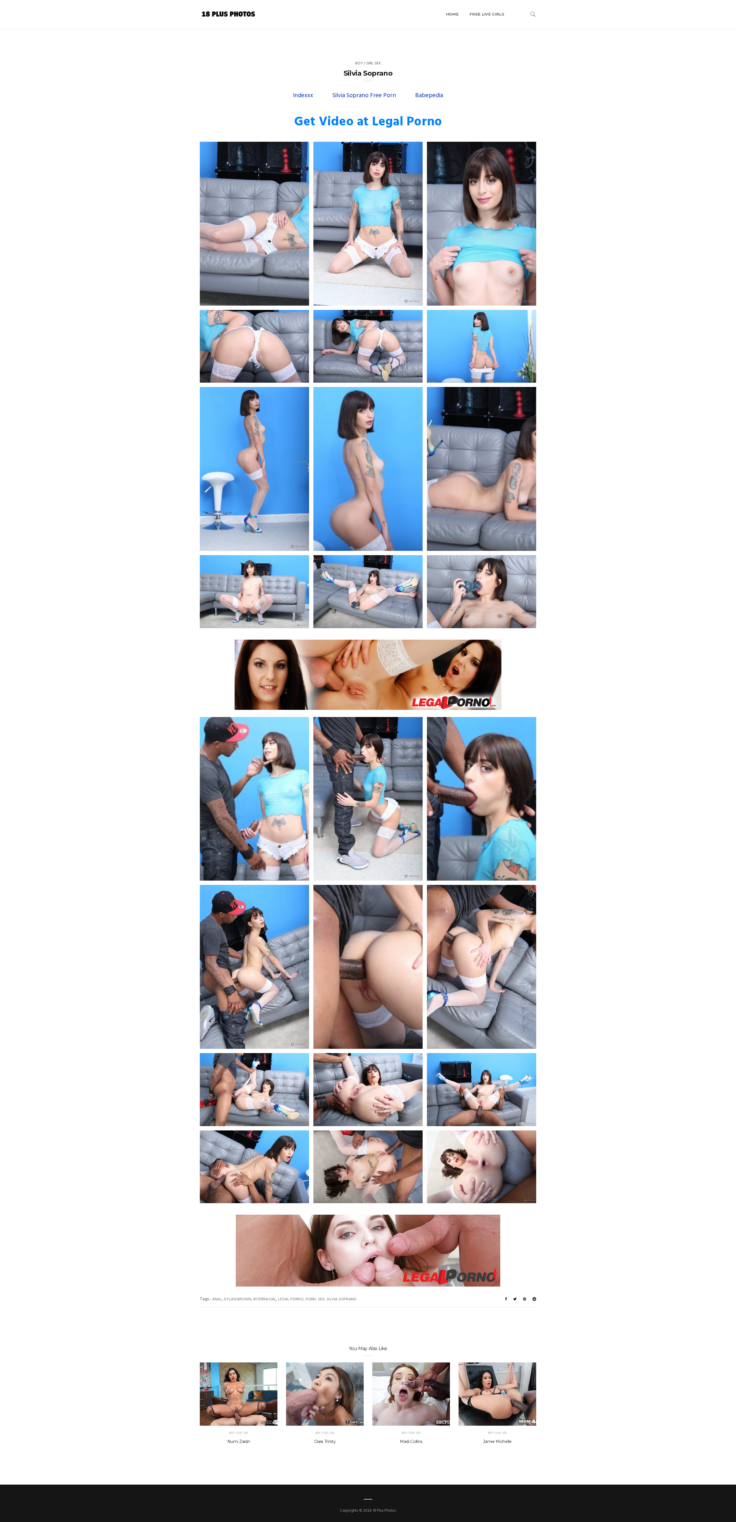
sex (321, 1299)
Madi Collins (411, 1441)
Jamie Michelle (497, 1441)
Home (452, 14)
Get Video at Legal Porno (368, 122)
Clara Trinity (325, 1441)
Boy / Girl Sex (368, 63)
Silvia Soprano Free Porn (364, 95)
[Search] (533, 14)
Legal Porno (290, 1299)
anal (217, 1299)
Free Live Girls (486, 14)
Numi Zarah (238, 1441)
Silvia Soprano (341, 1299)
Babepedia (429, 95)
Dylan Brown (237, 1299)
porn (311, 1299)
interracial (264, 1299)
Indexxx (303, 95)
